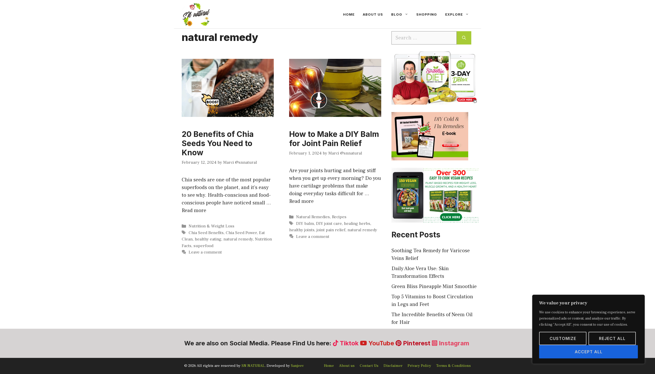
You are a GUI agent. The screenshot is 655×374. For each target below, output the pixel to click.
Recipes (339, 217)
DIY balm (305, 223)
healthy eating (208, 239)
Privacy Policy (419, 365)
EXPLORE (454, 14)
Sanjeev (297, 365)
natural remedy (238, 239)
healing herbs (357, 223)
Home (349, 14)
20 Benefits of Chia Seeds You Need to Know (218, 143)
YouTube (381, 343)
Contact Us (369, 365)
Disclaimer (393, 365)
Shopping (426, 14)
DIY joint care (329, 223)
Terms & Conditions (453, 365)
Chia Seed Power (241, 233)
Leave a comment (205, 252)
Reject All (612, 338)
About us (373, 14)
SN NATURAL (253, 365)
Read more (194, 210)
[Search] (464, 38)
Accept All (589, 351)
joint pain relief (330, 230)
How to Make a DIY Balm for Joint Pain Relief (334, 138)
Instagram (453, 343)
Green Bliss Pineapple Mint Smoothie (434, 286)
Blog (396, 14)
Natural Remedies (313, 217)
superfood (203, 246)
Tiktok (349, 343)
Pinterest (416, 343)
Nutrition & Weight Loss (211, 226)
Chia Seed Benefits (206, 233)
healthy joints (301, 230)
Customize (563, 338)
